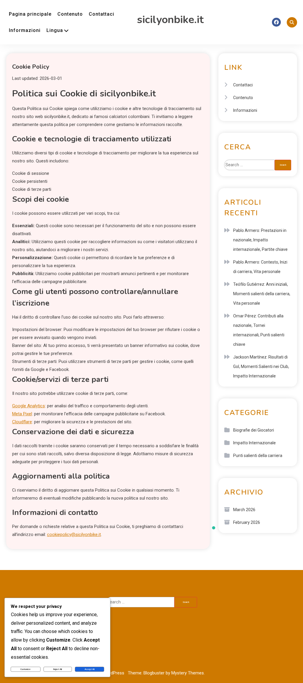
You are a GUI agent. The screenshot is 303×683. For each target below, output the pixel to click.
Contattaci (101, 14)
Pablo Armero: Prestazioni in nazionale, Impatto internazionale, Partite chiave (260, 240)
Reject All (57, 669)
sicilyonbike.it (170, 19)
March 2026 (244, 509)
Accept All (89, 669)
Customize (25, 669)
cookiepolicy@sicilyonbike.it (74, 534)
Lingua (54, 30)
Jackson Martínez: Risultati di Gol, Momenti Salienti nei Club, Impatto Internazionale (261, 366)
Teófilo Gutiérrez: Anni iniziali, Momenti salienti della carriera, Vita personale (261, 294)
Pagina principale (30, 14)
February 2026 (246, 522)
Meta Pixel (22, 413)
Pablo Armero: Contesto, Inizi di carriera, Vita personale (260, 267)
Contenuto (70, 14)
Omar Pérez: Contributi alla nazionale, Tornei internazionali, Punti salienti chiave (258, 330)
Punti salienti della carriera (257, 455)
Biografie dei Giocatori (253, 430)
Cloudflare (22, 421)
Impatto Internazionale (254, 442)
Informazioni (25, 30)
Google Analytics (28, 405)
